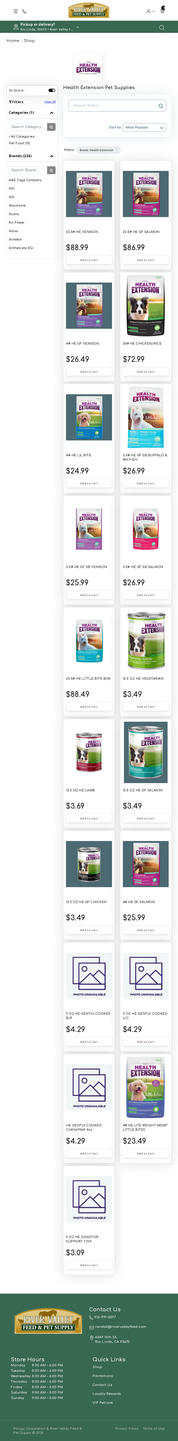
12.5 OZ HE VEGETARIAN (143, 678)
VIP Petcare (102, 1403)
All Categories (22, 136)
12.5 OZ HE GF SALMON (143, 790)
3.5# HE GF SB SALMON (143, 567)
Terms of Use (154, 1428)
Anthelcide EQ (21, 248)
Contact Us (102, 1385)
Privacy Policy (126, 1428)
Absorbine (17, 205)
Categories (21, 112)
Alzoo (13, 231)
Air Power (17, 222)
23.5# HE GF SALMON (141, 232)
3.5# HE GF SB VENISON (86, 567)
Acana (14, 214)
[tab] (32, 128)
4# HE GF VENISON (82, 343)
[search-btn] (51, 127)
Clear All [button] (50, 102)
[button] (150, 10)
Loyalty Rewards (106, 1394)
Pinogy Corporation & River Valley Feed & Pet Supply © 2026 (47, 1430)
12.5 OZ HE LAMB (80, 790)
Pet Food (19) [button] (19, 143)
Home (13, 41)
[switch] (51, 90)
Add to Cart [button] (89, 260)
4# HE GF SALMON (139, 902)
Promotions (102, 1376)
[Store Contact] (24, 10)
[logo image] (89, 10)
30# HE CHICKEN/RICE (142, 343)
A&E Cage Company (25, 180)
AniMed (15, 239)
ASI (11, 197)
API (12, 188)
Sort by (115, 127)
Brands (20, 155)
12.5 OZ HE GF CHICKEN (86, 902)
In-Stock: (17, 90)
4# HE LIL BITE (78, 455)
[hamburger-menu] (15, 10)
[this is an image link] (48, 1320)
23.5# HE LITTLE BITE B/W (88, 678)
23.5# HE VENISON (82, 232)
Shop (29, 41)
